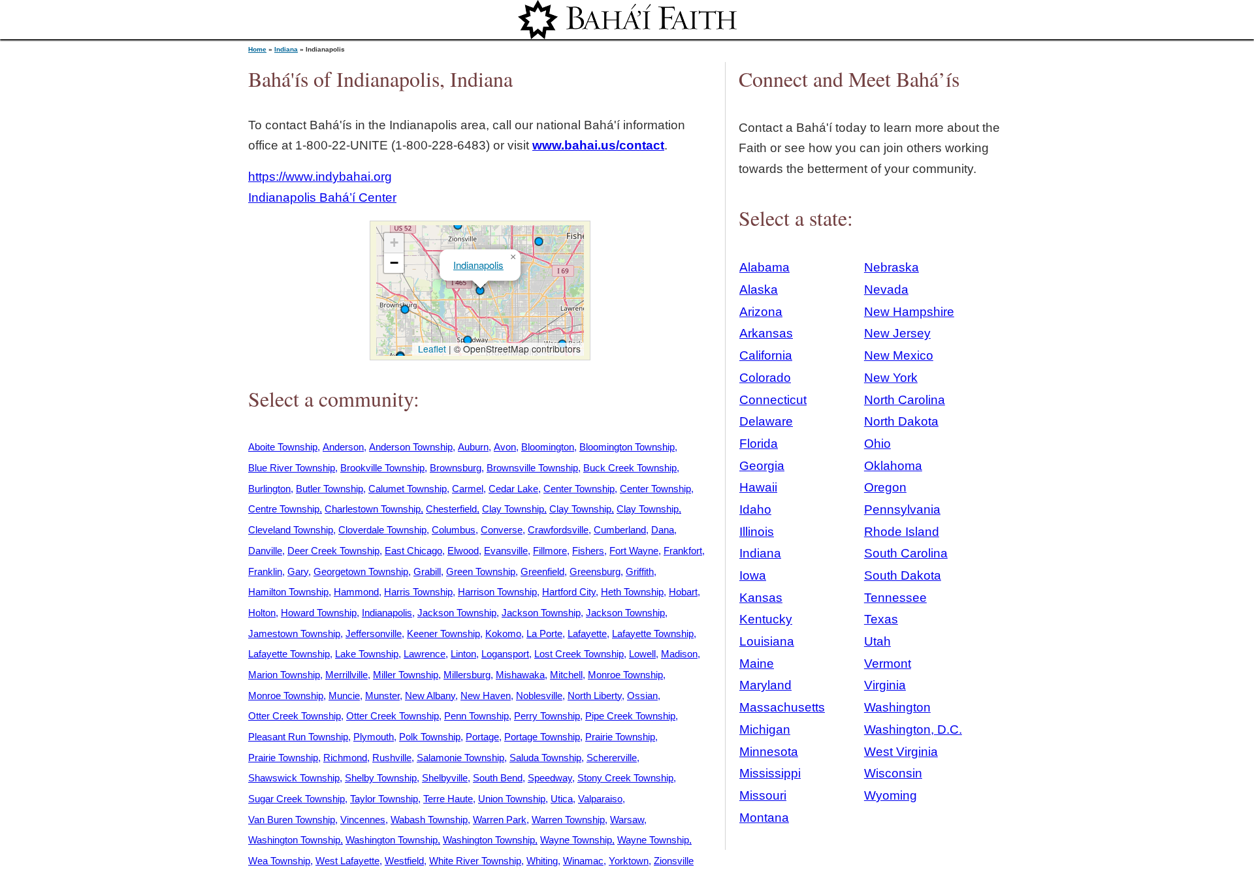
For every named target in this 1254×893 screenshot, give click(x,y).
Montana (764, 817)
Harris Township (418, 591)
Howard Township (319, 612)
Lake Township (366, 653)
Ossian (642, 695)
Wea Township (279, 860)
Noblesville (539, 695)
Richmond (345, 757)
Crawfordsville (558, 529)
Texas (881, 619)
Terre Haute (448, 798)
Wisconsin (893, 773)
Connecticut (773, 400)
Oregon (885, 487)
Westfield (404, 860)
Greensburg (595, 571)
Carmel (467, 488)
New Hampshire (909, 312)
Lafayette (587, 633)
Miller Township (405, 674)
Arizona (760, 312)
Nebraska (891, 267)
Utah (877, 641)
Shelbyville (445, 777)
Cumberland (620, 529)
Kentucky (765, 619)
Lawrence (424, 653)
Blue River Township (291, 467)
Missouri (762, 795)
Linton (463, 653)
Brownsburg (455, 467)
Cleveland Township (290, 529)
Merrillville (346, 674)
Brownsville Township (532, 467)
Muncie (344, 695)
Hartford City (569, 591)
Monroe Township (625, 674)
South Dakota (902, 575)
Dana (662, 529)
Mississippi (770, 773)
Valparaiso (600, 798)
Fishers (588, 550)
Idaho (755, 509)
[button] (405, 309)
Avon (505, 446)
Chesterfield (451, 508)
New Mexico (898, 355)
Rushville (391, 757)
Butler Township (329, 488)
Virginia (885, 685)
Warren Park (499, 819)
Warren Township (568, 819)
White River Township (475, 860)
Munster (382, 695)
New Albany (430, 695)
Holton (262, 612)
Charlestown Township (373, 508)
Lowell (642, 653)
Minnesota (768, 752)
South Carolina (906, 553)
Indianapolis (478, 265)
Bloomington (547, 446)
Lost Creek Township (579, 653)
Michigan (764, 729)
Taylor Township (384, 798)
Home (257, 49)
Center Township (579, 488)
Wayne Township (576, 839)
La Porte (544, 633)
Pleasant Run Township (298, 736)
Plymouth (373, 736)
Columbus (453, 529)
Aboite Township (282, 446)
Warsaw (627, 819)
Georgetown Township (361, 571)
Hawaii (758, 487)
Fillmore (550, 550)
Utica (562, 798)
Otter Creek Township (294, 715)
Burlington (269, 488)
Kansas (760, 597)
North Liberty (595, 695)
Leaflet (430, 348)
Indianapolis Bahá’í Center (322, 197)
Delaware (766, 421)
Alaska (758, 289)
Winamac (583, 860)
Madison (679, 653)
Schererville (612, 757)
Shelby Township (381, 777)
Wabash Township (429, 819)
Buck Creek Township (630, 467)
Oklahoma (893, 466)
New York (891, 377)
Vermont (887, 663)
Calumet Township (407, 488)
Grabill (427, 571)
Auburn (473, 446)
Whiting (542, 860)
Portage (482, 736)
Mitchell (566, 674)
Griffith (640, 571)
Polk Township (429, 736)
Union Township (511, 798)
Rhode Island (901, 532)
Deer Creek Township (333, 550)
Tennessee (895, 597)
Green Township (480, 571)
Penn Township (476, 715)
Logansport (505, 653)
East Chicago (413, 550)
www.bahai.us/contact (598, 145)
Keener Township (443, 633)
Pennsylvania (902, 509)
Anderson (343, 446)
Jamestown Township (294, 633)
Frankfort (683, 550)
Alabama (764, 267)
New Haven (485, 695)
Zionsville (674, 860)
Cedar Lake (513, 488)
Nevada (886, 289)
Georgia (761, 466)
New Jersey (897, 333)
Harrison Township (497, 591)
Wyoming (890, 795)
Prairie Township (620, 736)
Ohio (877, 443)
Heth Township (632, 591)
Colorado (765, 377)
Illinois (756, 532)
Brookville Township (382, 467)
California (765, 355)
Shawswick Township (294, 777)
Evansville (506, 550)
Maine (756, 663)
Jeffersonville (374, 633)
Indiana (286, 49)
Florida (758, 443)
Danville (265, 550)
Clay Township (513, 508)
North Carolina (904, 400)
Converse (501, 529)
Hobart (683, 591)
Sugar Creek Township (296, 798)
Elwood (463, 550)
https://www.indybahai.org (320, 176)
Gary (297, 571)
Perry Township (547, 715)
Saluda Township (545, 757)
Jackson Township (456, 612)
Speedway (550, 777)
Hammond (356, 591)
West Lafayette (347, 860)
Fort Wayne (633, 550)
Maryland (765, 685)
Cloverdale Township (382, 529)
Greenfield (542, 571)
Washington (897, 707)
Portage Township (542, 736)
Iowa (752, 575)
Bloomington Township (627, 446)
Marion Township (284, 674)
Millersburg (466, 674)
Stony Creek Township (625, 777)
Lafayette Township (653, 633)
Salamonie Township (460, 757)
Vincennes (362, 819)
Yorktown (629, 860)
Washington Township (294, 839)
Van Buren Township (291, 819)
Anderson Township (411, 446)
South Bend (497, 777)
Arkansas (766, 333)
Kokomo (503, 633)
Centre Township (283, 508)
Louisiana (766, 641)
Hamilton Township (288, 591)
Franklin (265, 571)
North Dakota (901, 421)
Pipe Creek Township (630, 715)
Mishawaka (520, 674)
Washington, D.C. (913, 729)
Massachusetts (782, 707)
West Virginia (901, 752)
